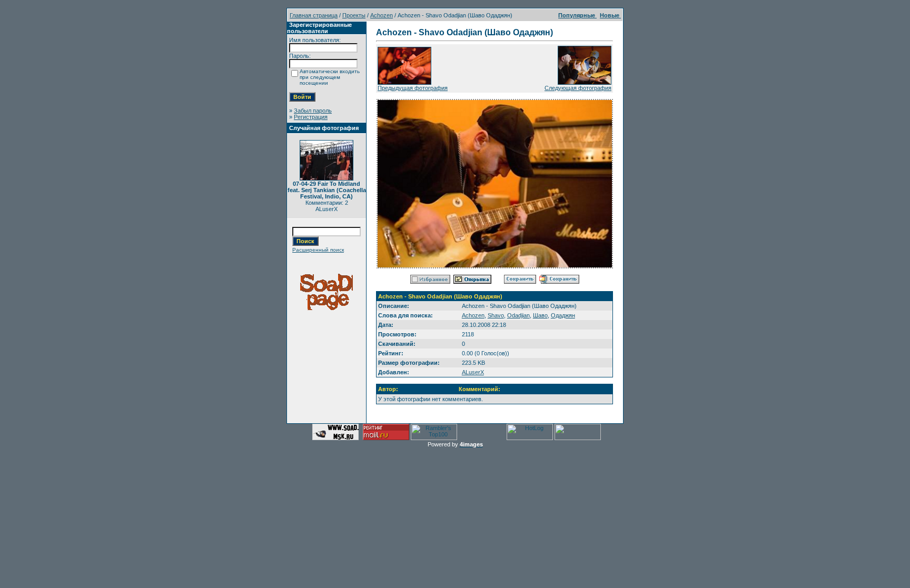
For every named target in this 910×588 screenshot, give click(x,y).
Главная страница (314, 15)
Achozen (381, 15)
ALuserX (473, 372)
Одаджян (563, 315)
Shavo (496, 315)
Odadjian (518, 315)
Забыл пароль (313, 110)
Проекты (353, 15)
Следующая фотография (578, 88)
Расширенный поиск (318, 250)
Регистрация (311, 117)
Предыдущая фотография (413, 88)
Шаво (540, 315)
